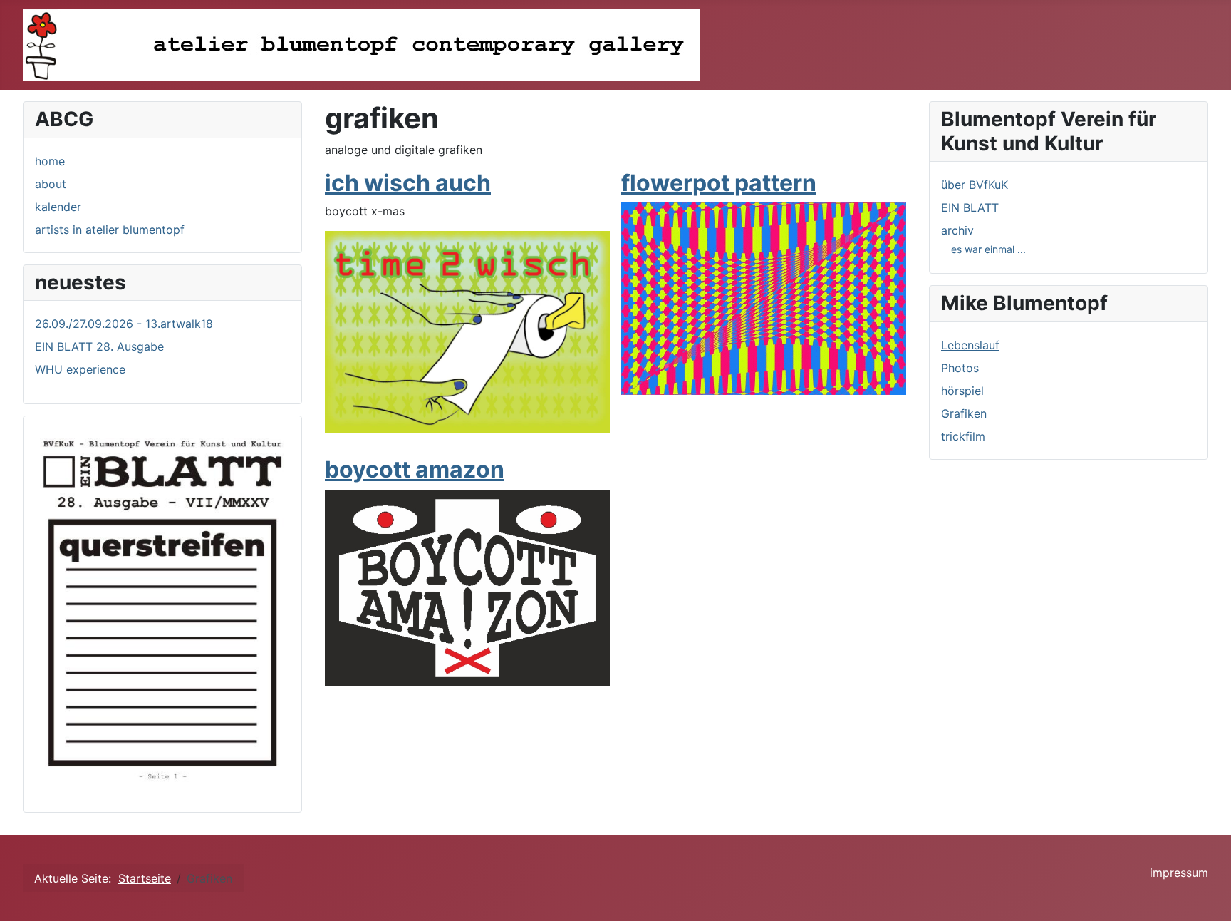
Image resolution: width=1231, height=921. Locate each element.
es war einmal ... (988, 249)
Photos (960, 368)
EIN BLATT (970, 207)
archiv (957, 230)
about (50, 184)
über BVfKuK (974, 184)
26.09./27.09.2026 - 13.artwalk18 (124, 324)
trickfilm (963, 436)
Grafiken (964, 413)
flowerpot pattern (718, 183)
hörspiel (962, 391)
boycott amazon (414, 469)
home (50, 161)
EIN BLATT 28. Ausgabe (99, 346)
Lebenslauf (970, 345)
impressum (1179, 872)
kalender (58, 207)
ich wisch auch (408, 183)
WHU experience (80, 369)
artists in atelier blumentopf (110, 229)
